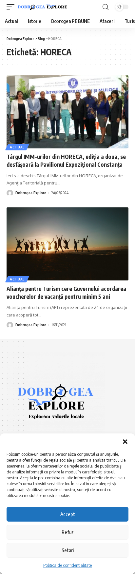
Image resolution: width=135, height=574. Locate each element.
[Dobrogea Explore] (42, 7)
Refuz (68, 532)
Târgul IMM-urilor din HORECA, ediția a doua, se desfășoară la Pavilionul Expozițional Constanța (66, 160)
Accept (67, 514)
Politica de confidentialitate (67, 565)
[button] (125, 441)
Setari (68, 550)
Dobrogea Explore (30, 192)
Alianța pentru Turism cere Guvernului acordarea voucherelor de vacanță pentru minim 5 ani (66, 292)
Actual (17, 147)
